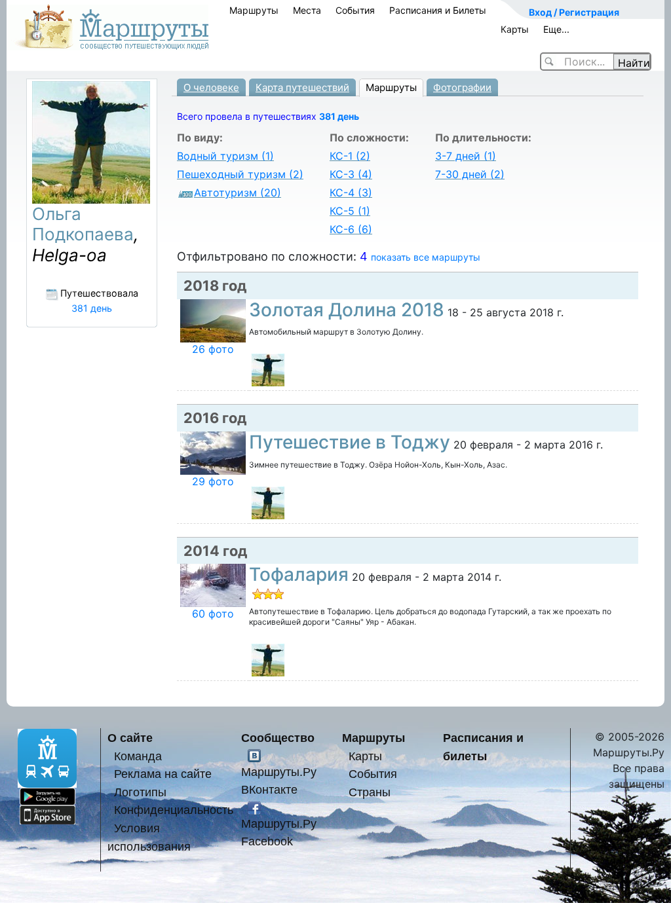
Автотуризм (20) (237, 192)
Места (307, 10)
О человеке (211, 87)
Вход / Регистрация (574, 12)
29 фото (213, 481)
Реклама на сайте (163, 774)
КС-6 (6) (351, 229)
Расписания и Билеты (437, 10)
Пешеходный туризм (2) (240, 174)
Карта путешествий (302, 87)
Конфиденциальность (173, 810)
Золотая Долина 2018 (346, 310)
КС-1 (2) (350, 155)
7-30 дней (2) (470, 174)
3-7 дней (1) (465, 155)
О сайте (130, 738)
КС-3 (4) (351, 174)
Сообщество (278, 738)
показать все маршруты (425, 257)
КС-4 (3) (351, 192)
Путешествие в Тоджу (349, 442)
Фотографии (462, 87)
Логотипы (140, 792)
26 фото (213, 349)
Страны (370, 792)
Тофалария (299, 574)
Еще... (556, 29)
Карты (515, 29)
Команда (138, 756)
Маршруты (253, 10)
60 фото (213, 613)
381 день (339, 116)
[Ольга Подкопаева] (268, 369)
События (355, 10)
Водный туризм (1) (225, 155)
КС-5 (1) (350, 210)
